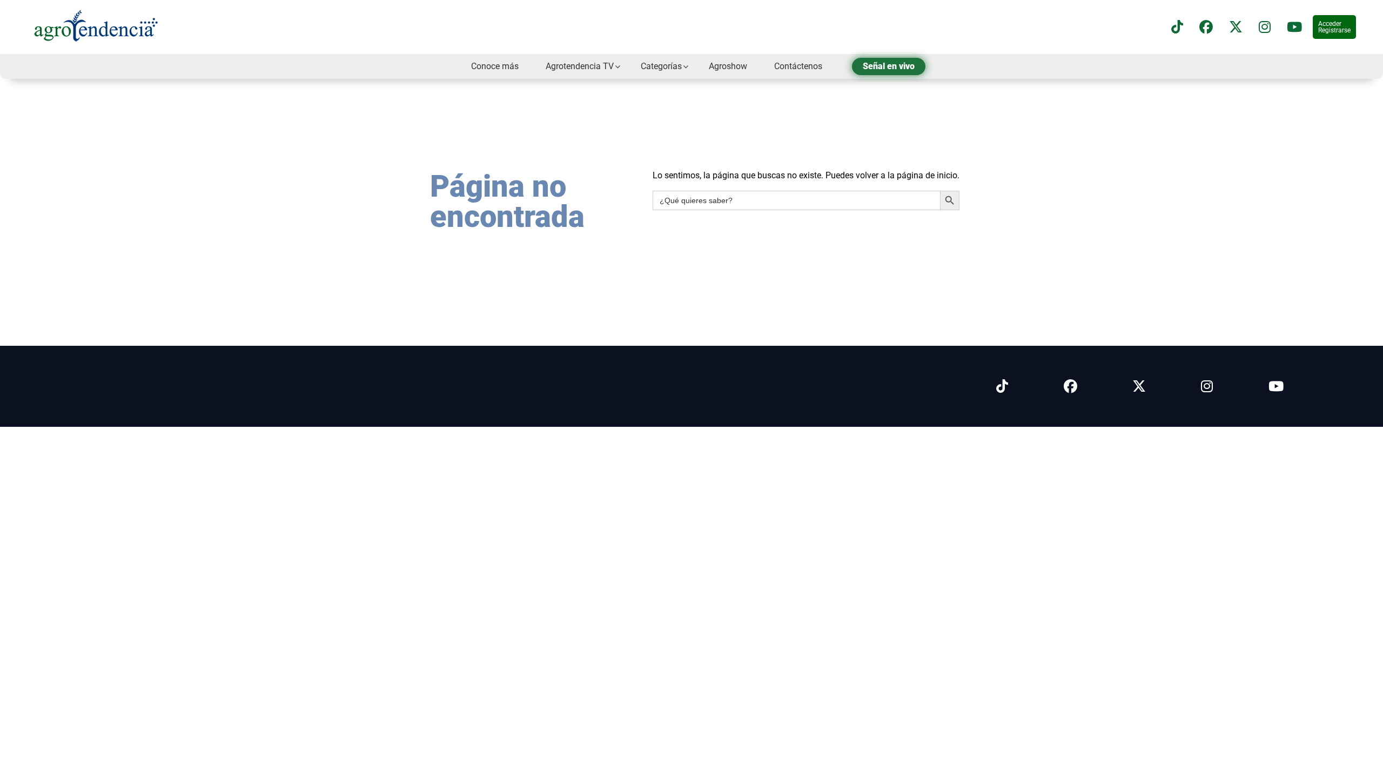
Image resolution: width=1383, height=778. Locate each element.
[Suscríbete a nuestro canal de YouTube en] (1294, 27)
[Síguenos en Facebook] (1206, 27)
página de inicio (927, 175)
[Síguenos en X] (1236, 27)
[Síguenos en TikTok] (1177, 27)
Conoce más (495, 66)
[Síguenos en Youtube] (1276, 386)
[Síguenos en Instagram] (1207, 386)
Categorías (661, 66)
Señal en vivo (889, 66)
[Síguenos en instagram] (1265, 27)
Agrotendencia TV (580, 66)
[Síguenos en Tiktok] (1002, 386)
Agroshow (728, 66)
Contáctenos (798, 66)
